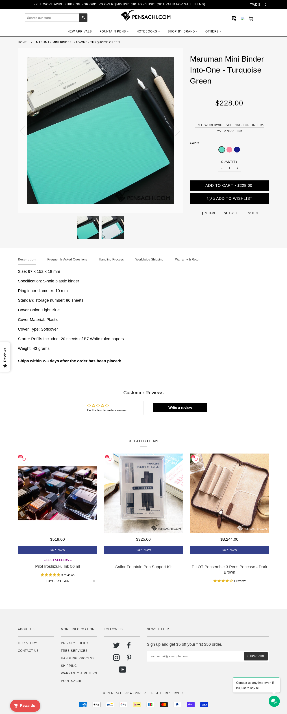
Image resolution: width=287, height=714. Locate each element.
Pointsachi (71, 681)
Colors (194, 143)
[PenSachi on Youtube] (122, 671)
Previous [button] (25, 130)
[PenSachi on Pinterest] (129, 659)
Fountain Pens (113, 31)
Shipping (69, 665)
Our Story (27, 643)
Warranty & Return (79, 673)
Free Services (74, 650)
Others (212, 31)
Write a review (180, 408)
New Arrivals (79, 31)
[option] (100, 130)
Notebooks (147, 31)
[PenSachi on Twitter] (116, 647)
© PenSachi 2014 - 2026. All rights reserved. (143, 693)
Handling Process (78, 658)
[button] (221, 149)
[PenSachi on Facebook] (129, 647)
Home (22, 42)
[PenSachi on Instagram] (116, 659)
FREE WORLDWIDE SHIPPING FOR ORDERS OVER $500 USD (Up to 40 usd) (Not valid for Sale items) (119, 4)
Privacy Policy (75, 643)
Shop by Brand (181, 31)
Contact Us (28, 650)
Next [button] (175, 130)
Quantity (229, 161)
